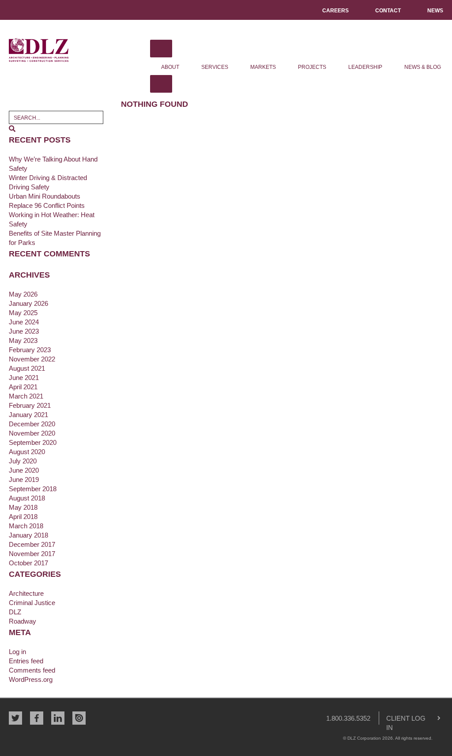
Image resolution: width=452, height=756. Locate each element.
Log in (17, 651)
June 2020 (24, 470)
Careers (335, 11)
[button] (12, 128)
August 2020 (27, 451)
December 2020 (32, 424)
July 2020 (23, 461)
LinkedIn (57, 718)
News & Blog (422, 67)
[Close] (161, 84)
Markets (263, 67)
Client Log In (402, 720)
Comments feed (32, 670)
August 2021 (27, 368)
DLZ (39, 50)
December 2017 (32, 544)
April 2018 (23, 516)
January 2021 (28, 414)
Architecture (26, 593)
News (435, 11)
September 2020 (32, 442)
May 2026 (23, 294)
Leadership (365, 67)
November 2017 (32, 553)
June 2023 (24, 331)
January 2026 (28, 303)
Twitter (15, 718)
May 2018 (23, 507)
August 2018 (27, 498)
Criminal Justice (32, 602)
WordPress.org (31, 679)
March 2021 (26, 396)
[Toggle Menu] (161, 48)
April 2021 (23, 387)
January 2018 (28, 535)
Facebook (36, 718)
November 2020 (32, 433)
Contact (388, 11)
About (170, 67)
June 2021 (24, 377)
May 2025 (23, 312)
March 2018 (26, 526)
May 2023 (23, 340)
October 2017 (28, 563)
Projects (312, 67)
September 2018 (32, 489)
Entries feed (26, 661)
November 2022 (32, 359)
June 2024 (24, 322)
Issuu (79, 718)
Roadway (22, 621)
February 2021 (30, 405)
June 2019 (24, 479)
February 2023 (30, 350)
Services (214, 67)
